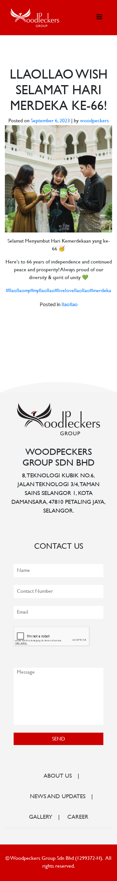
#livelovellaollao (72, 291)
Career (77, 817)
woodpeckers (94, 121)
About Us (58, 776)
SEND (58, 739)
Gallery (40, 817)
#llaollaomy (18, 291)
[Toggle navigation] (99, 17)
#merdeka (100, 291)
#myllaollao (42, 291)
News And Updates (57, 796)
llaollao (69, 304)
